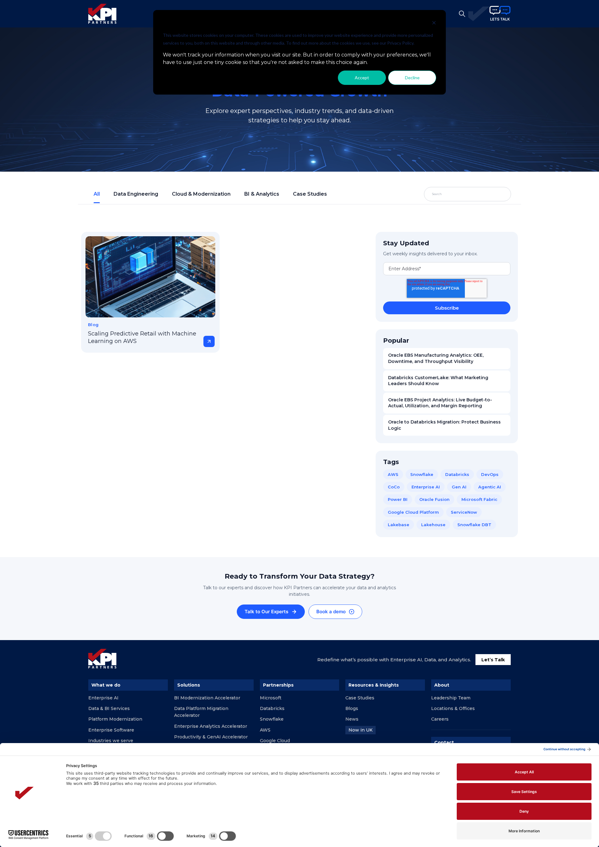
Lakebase (398, 524)
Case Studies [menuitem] (359, 698)
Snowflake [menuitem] (272, 719)
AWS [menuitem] (265, 730)
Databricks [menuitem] (272, 708)
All (97, 194)
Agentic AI (489, 486)
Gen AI (459, 486)
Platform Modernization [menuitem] (115, 719)
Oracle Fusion (434, 499)
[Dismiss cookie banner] (434, 23)
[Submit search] (491, 194)
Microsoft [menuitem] (270, 698)
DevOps (490, 474)
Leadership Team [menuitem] (450, 698)
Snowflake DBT (474, 524)
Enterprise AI (426, 486)
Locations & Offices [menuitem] (453, 708)
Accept (362, 77)
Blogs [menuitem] (351, 708)
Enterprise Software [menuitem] (111, 730)
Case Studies (310, 194)
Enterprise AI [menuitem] (103, 698)
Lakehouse (433, 524)
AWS (393, 474)
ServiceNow (464, 512)
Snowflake (421, 474)
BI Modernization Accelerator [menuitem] (207, 698)
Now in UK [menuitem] (360, 729)
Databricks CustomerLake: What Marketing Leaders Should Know (438, 381)
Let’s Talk (493, 660)
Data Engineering (136, 194)
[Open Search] (462, 14)
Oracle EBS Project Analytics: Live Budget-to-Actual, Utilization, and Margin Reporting (440, 403)
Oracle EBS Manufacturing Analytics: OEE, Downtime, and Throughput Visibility (436, 358)
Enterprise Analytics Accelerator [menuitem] (210, 726)
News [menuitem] (351, 719)
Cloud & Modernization (201, 194)
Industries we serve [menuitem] (110, 740)
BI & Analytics (261, 194)
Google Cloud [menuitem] (275, 740)
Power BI (397, 499)
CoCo (394, 486)
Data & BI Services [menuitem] (109, 708)
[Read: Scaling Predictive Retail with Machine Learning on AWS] (150, 276)
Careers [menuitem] (440, 719)
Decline (412, 77)
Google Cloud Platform (413, 512)
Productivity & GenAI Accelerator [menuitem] (211, 737)
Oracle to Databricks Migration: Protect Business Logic (444, 425)
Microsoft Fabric (479, 499)
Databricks (457, 474)
